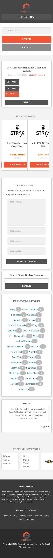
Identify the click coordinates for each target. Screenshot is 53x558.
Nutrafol (33, 352)
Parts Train (17, 357)
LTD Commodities (17, 336)
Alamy (12, 309)
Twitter (21, 552)
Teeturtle (14, 378)
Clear (48, 31)
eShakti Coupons (30, 309)
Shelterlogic (14, 373)
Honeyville (17, 320)
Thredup (14, 384)
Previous (22, 173)
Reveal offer (12, 94)
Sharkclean (31, 368)
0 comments (40, 75)
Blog (16, 515)
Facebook (32, 552)
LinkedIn (26, 552)
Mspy (35, 336)
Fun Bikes (16, 314)
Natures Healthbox (16, 346)
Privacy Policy (26, 515)
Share (26, 102)
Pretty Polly (16, 362)
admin (31, 75)
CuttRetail (46, 544)
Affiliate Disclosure (26, 519)
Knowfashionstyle (17, 325)
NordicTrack (16, 352)
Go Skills (31, 314)
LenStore (12, 330)
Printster (32, 362)
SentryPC (15, 368)
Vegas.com (24, 389)
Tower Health (30, 384)
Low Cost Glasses (31, 330)
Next (29, 173)
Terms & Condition (41, 515)
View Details (17, 165)
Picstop (31, 357)
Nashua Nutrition (24, 341)
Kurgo (35, 325)
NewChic (35, 346)
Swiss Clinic (32, 373)
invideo (32, 320)
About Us (7, 515)
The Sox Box (31, 378)
